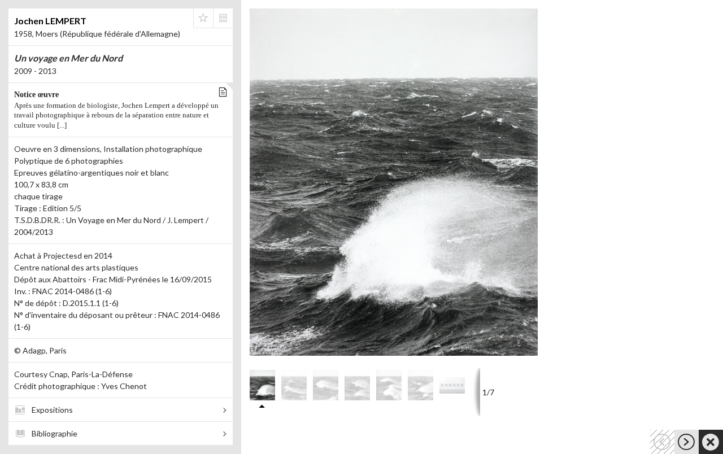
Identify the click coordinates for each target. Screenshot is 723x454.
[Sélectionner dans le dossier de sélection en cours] (203, 18)
